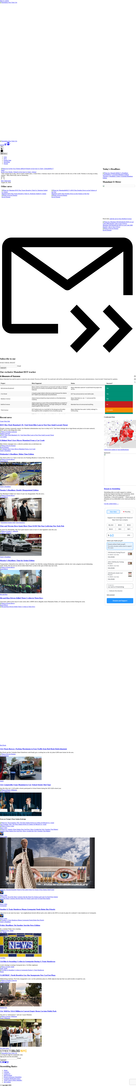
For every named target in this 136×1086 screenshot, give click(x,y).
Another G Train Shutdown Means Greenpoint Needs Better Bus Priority (27, 909)
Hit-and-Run (3, 594)
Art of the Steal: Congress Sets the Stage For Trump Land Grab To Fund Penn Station (25, 898)
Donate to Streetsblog (112, 489)
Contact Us (7, 1073)
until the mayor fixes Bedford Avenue (121, 219)
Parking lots (3, 1007)
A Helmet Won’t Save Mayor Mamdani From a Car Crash (22, 440)
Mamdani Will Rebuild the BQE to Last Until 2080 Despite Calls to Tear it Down (118, 226)
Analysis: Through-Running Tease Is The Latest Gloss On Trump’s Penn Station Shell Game (27, 889)
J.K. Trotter (3, 932)
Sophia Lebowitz (5, 433)
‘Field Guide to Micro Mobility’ (13, 1080)
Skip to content (4, 1)
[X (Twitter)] (1, 1062)
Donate (6, 163)
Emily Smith (3, 968)
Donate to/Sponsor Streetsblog (12, 1077)
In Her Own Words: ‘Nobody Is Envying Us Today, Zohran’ (19, 172)
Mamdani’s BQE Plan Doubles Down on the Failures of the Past (70, 193)
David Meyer (4, 461)
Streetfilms (7, 162)
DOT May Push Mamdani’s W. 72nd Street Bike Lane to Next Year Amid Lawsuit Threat (34, 425)
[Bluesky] (5, 1062)
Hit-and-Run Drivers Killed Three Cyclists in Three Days (21, 598)
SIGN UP (3, 368)
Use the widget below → (111, 503)
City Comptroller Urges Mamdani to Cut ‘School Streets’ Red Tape (25, 785)
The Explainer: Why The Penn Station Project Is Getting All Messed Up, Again (23, 824)
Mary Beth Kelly (6, 181)
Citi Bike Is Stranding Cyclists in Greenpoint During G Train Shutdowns (27, 961)
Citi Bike (2, 958)
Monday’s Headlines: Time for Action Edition (17, 560)
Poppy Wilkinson (5, 791)
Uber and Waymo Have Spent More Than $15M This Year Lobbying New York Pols (32, 526)
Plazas (2, 972)
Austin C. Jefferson (5, 533)
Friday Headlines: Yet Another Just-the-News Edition (20, 925)
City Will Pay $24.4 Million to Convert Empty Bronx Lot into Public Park (28, 1011)
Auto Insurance (20, 522)
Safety (3, 170)
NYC (5, 158)
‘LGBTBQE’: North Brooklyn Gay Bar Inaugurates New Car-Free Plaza (27, 975)
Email (19, 366)
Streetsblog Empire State (8, 522)
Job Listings (7, 1082)
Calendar (6, 1072)
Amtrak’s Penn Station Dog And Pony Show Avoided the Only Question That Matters (25, 831)
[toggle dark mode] (2, 149)
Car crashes (3, 437)
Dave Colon (3, 828)
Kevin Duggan (6, 197)
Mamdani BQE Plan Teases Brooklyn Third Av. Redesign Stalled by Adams (24, 193)
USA (5, 157)
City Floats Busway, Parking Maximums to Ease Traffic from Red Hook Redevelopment (33, 749)
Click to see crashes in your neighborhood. (116, 449)
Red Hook (3, 745)
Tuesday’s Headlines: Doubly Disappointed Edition (19, 490)
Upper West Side (5, 421)
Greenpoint (3, 906)
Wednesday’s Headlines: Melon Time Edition (17, 454)
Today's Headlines (5, 450)
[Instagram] (8, 1062)
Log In (2, 145)
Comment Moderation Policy (12, 1078)
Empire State (7, 160)
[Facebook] (3, 1062)
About (5, 1070)
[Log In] (8, 145)
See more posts (4, 1048)
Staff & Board (8, 1075)
